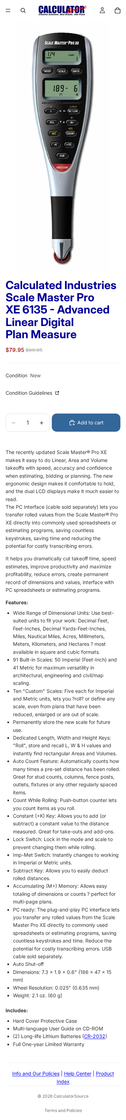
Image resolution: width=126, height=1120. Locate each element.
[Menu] (8, 10)
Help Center (77, 1073)
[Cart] (117, 10)
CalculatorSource (71, 1096)
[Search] (23, 10)
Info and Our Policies (35, 1073)
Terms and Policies (63, 1110)
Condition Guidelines (30, 393)
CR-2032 (94, 1036)
